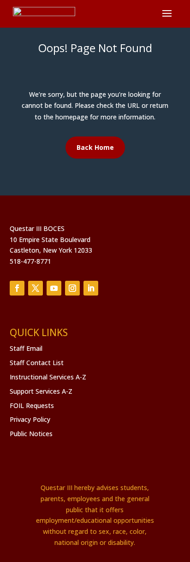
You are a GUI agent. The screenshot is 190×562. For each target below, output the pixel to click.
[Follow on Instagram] (72, 288)
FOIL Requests (32, 405)
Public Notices (31, 433)
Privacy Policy (30, 419)
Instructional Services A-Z (48, 377)
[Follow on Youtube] (54, 288)
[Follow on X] (35, 288)
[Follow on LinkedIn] (90, 288)
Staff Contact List (37, 362)
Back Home (95, 147)
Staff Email (26, 348)
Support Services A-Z (41, 391)
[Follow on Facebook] (17, 288)
